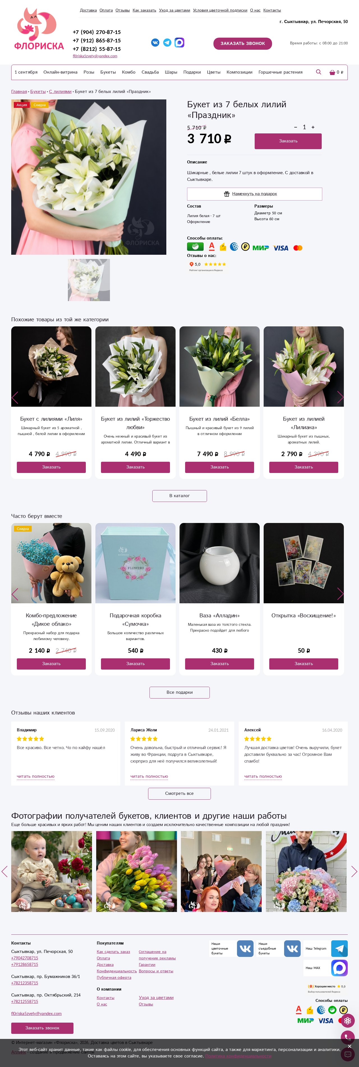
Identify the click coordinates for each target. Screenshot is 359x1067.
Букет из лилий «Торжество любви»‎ (135, 423)
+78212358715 (24, 983)
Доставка (88, 10)
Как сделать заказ (113, 952)
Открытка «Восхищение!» (303, 616)
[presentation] (15, 397)
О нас (255, 10)
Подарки (192, 72)
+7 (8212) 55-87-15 (97, 49)
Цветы (213, 72)
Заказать (288, 141)
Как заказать (144, 10)
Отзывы (123, 10)
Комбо (128, 72)
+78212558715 (24, 1001)
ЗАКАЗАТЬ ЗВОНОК (242, 43)
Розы (89, 72)
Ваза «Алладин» (219, 616)
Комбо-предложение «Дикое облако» (51, 620)
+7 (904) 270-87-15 (97, 32)
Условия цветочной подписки (220, 10)
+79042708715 (24, 958)
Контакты (272, 10)
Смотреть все (179, 793)
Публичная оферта (114, 977)
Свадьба (150, 72)
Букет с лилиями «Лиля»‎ (51, 419)
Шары (171, 72)
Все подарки (180, 692)
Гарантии (147, 965)
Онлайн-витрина (60, 72)
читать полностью (35, 776)
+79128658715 (24, 964)
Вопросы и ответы (156, 971)
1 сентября (26, 72)
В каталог (179, 496)
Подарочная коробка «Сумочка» (135, 620)
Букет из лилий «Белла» (219, 419)
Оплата (106, 10)
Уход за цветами (174, 10)
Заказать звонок (42, 1028)
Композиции (239, 72)
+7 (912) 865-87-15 (97, 41)
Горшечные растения (280, 72)
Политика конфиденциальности (238, 1056)
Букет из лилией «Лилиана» (304, 423)
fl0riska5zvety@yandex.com (95, 56)
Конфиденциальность (117, 971)
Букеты (108, 72)
